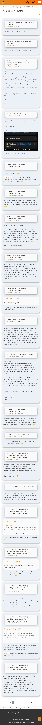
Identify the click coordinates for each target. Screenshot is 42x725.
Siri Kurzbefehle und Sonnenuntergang (20, 354)
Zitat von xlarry (11, 521)
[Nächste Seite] (31, 702)
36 (28, 703)
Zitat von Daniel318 (12, 629)
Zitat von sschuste (12, 561)
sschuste (8, 177)
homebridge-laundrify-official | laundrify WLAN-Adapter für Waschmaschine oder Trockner (17, 455)
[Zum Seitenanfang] (39, 719)
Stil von (21, 719)
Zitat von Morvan (11, 299)
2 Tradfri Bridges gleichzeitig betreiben (20, 486)
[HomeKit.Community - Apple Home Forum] (3, 2)
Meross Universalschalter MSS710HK (19, 434)
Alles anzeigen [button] (20, 533)
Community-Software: (21, 722)
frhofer (9, 26)
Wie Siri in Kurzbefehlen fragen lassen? (20, 114)
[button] (28, 2)
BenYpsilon (10, 525)
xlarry (7, 653)
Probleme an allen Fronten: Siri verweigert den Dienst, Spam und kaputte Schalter (18, 63)
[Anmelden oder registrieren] (34, 2)
